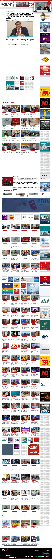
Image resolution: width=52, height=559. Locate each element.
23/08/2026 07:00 (15, 336)
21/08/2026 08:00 (34, 541)
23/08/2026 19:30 (5, 268)
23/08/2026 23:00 (23, 125)
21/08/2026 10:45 (34, 526)
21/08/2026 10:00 (15, 541)
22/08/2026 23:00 (25, 348)
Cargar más (20, 545)
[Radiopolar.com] (1, 8)
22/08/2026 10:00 (25, 408)
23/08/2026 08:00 (5, 336)
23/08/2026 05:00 (34, 336)
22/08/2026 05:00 (34, 420)
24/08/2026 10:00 (14, 112)
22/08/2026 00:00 (25, 432)
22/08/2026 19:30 (34, 360)
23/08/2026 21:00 (15, 255)
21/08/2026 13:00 (34, 495)
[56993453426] (14, 2)
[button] (49, 3)
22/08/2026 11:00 (15, 408)
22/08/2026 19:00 (15, 372)
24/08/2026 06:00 (14, 125)
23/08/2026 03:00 (15, 348)
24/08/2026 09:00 (23, 112)
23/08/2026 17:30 (33, 150)
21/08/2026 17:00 (15, 480)
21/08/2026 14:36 (5, 495)
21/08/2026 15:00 (34, 480)
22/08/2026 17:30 (5, 384)
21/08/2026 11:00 (25, 526)
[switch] (32, 556)
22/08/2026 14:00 (5, 396)
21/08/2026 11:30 (5, 526)
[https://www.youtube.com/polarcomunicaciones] (14, 6)
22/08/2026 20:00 (25, 360)
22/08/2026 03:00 (15, 432)
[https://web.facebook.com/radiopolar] (14, 3)
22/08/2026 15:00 (34, 384)
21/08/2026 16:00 (25, 480)
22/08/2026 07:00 (15, 420)
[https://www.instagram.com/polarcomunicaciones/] (14, 5)
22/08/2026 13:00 (15, 396)
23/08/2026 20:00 (34, 255)
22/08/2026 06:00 (25, 420)
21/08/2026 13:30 (25, 495)
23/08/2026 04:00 (5, 348)
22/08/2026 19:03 (5, 372)
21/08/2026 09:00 (25, 541)
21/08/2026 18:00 (5, 480)
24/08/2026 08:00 (33, 112)
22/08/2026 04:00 (5, 432)
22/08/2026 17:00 (15, 384)
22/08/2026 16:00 (25, 384)
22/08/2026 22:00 (34, 348)
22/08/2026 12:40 (25, 396)
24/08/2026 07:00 (4, 125)
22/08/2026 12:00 (34, 396)
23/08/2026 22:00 (33, 125)
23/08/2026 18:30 (14, 150)
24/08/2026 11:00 (4, 112)
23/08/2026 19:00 (4, 150)
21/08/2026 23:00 (34, 432)
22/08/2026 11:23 (5, 408)
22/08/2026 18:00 (34, 372)
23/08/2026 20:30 (25, 255)
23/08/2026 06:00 (25, 336)
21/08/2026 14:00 (15, 495)
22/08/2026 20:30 (15, 360)
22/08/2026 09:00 (34, 408)
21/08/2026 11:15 (15, 526)
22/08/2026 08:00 (5, 420)
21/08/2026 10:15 (5, 541)
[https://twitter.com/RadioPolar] (14, 4)
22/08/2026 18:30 (25, 372)
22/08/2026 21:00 (5, 360)
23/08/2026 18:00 (23, 150)
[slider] (9, 557)
